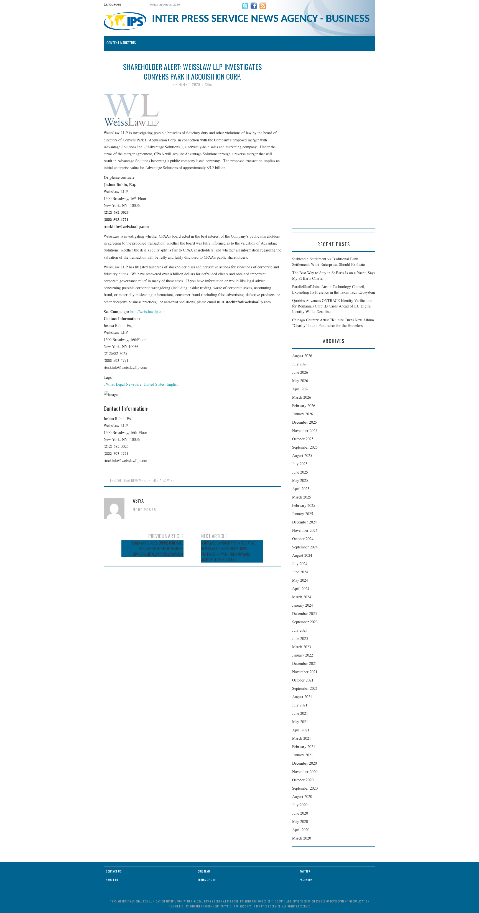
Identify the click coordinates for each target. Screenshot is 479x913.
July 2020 (299, 804)
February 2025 (303, 505)
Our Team (204, 871)
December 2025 (304, 422)
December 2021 (304, 663)
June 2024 (300, 571)
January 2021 (302, 754)
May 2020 (300, 821)
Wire (110, 384)
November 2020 (304, 771)
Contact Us (114, 871)
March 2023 (301, 646)
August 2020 (302, 796)
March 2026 (301, 397)
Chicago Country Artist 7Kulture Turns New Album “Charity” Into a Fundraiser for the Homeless (333, 322)
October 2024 (303, 538)
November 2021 (304, 671)
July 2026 (299, 364)
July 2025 (299, 463)
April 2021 (300, 730)
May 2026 (300, 380)
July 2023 (299, 630)
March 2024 (301, 596)
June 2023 (300, 638)
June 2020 (300, 813)
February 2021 (303, 746)
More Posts (144, 509)
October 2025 (303, 438)
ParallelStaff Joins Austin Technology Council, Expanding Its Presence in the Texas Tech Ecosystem (333, 289)
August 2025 (302, 455)
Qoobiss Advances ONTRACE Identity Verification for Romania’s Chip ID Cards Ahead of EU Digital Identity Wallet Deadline (332, 306)
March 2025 (301, 497)
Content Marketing (121, 42)
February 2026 (303, 405)
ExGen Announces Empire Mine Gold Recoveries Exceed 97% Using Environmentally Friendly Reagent (158, 548)
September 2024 (305, 547)
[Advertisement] (333, 145)
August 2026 (302, 355)
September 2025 (305, 447)
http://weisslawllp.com (147, 311)
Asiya (208, 84)
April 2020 (300, 829)
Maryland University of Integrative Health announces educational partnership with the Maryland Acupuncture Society (228, 551)
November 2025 (304, 430)
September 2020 (305, 788)
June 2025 (300, 472)
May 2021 (300, 721)
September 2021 (305, 688)
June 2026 (300, 372)
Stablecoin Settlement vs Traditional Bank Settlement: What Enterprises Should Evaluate (328, 261)
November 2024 (304, 530)
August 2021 (302, 696)
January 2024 (302, 605)
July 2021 (299, 705)
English (173, 384)
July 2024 (299, 563)
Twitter (305, 871)
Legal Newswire (128, 384)
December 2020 (304, 763)
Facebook (306, 880)
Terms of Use (207, 880)
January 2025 (302, 513)
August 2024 (302, 555)
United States (154, 384)
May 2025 (300, 480)
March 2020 (301, 838)
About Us (112, 880)
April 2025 (300, 488)
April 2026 (300, 388)
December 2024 (304, 522)
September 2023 (305, 621)
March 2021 (301, 738)
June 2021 (300, 713)
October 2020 (303, 779)
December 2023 (304, 613)
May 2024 (300, 580)
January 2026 (302, 413)
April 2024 (300, 588)
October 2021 (303, 680)
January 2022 (302, 655)
